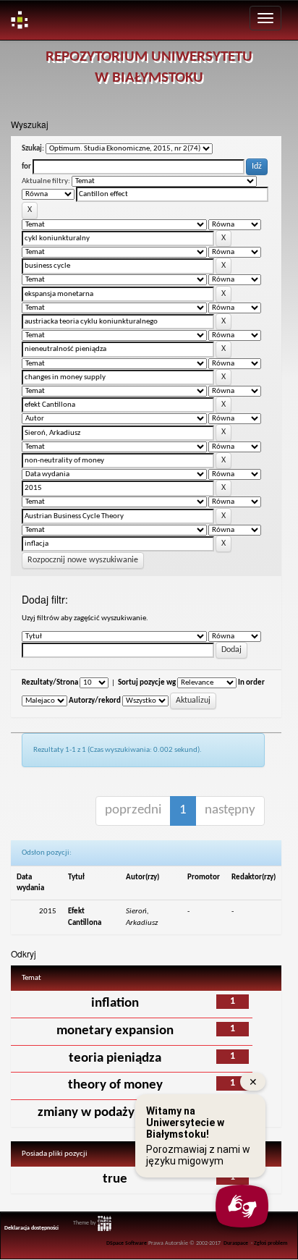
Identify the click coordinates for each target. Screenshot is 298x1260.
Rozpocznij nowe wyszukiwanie (82, 560)
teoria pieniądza (115, 1058)
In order (251, 683)
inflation (115, 1003)
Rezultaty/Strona (50, 683)
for (26, 167)
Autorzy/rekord (95, 701)
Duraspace (236, 1243)
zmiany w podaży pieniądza (115, 1113)
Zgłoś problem (271, 1243)
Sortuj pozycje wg (147, 683)
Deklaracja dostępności (31, 1228)
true (115, 1179)
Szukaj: (33, 149)
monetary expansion (115, 1031)
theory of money (115, 1085)
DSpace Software (126, 1243)
